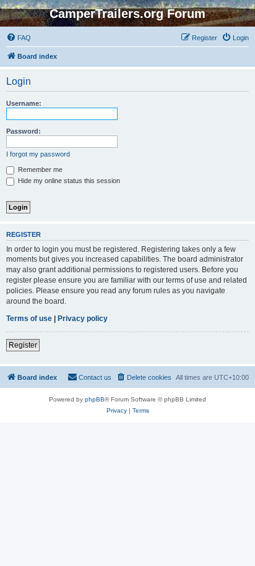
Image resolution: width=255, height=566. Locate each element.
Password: (23, 131)
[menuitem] (18, 37)
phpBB (95, 399)
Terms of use (29, 318)
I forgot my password (38, 154)
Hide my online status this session (68, 180)
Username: (23, 103)
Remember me (39, 169)
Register (23, 345)
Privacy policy (83, 318)
